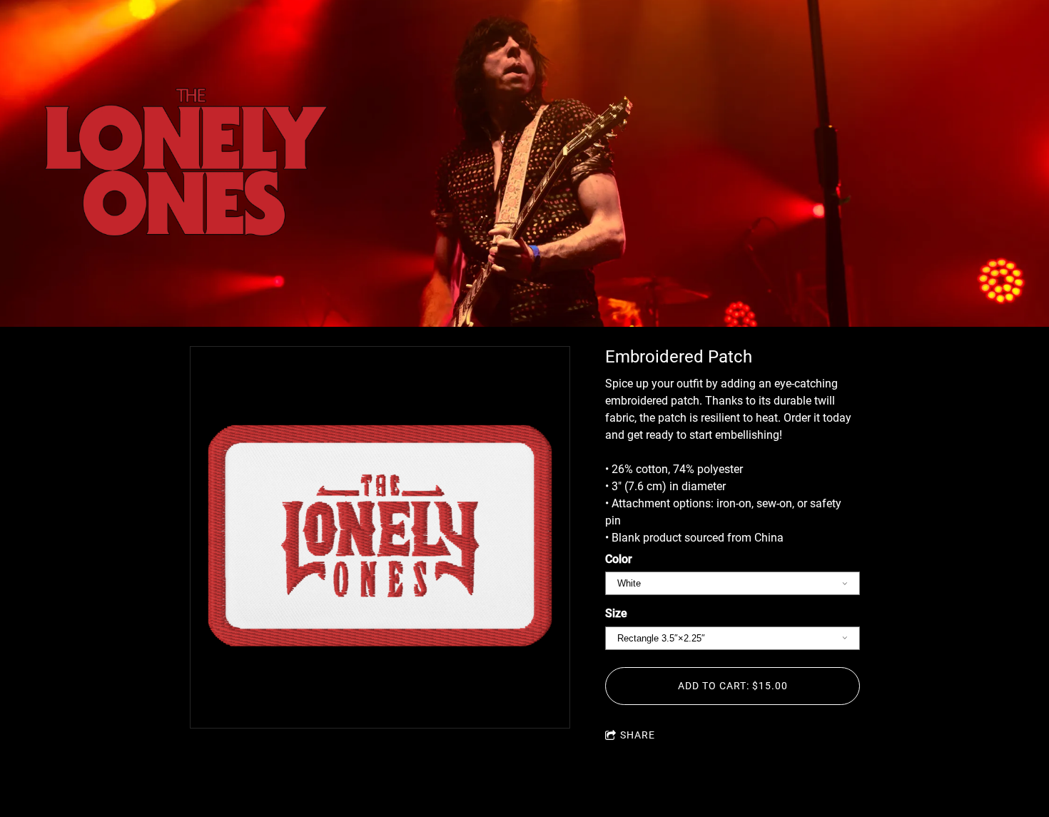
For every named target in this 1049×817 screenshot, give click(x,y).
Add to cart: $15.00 (733, 685)
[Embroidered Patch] (380, 537)
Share (637, 735)
